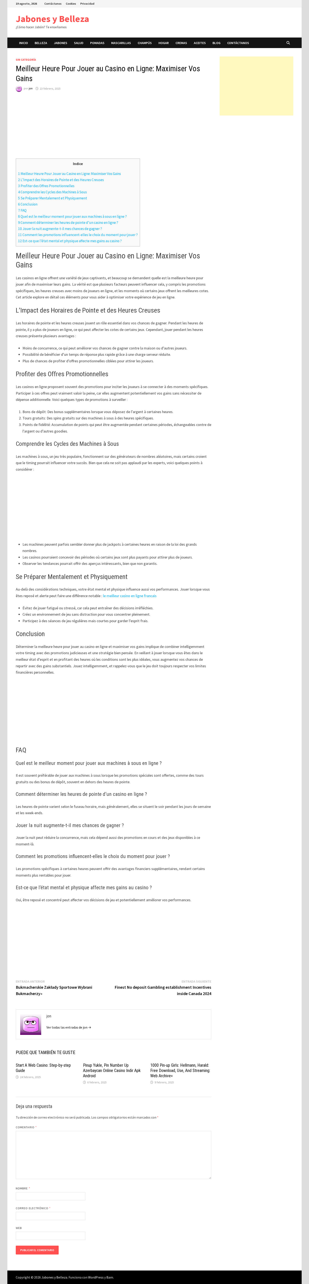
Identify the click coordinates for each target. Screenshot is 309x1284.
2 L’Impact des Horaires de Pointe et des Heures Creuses (61, 179)
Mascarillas (121, 43)
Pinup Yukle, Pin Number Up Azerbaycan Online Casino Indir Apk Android (112, 1070)
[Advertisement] (113, 128)
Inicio (23, 43)
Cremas (181, 43)
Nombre (23, 1188)
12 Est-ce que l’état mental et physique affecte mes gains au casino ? (70, 241)
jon (31, 88)
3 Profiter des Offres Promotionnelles (46, 186)
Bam (109, 1277)
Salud (78, 43)
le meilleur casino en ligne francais (130, 595)
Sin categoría (26, 60)
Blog (217, 43)
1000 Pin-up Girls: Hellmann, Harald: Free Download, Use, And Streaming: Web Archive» (180, 1070)
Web (19, 1228)
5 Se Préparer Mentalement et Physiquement (52, 198)
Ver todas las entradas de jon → (68, 1027)
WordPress (96, 1277)
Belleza (41, 43)
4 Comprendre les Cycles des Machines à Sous (52, 192)
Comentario (26, 1127)
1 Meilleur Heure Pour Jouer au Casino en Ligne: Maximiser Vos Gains (69, 173)
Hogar (163, 43)
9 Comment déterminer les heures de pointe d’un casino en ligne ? (68, 222)
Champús (145, 43)
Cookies (71, 3)
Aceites (200, 43)
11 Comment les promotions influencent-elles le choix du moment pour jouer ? (78, 234)
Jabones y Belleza (52, 18)
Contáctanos (53, 3)
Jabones (60, 43)
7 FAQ (22, 210)
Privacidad (87, 3)
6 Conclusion (27, 204)
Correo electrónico (33, 1208)
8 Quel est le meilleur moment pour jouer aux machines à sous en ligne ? (72, 216)
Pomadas (97, 43)
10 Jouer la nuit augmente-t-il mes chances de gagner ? (60, 228)
